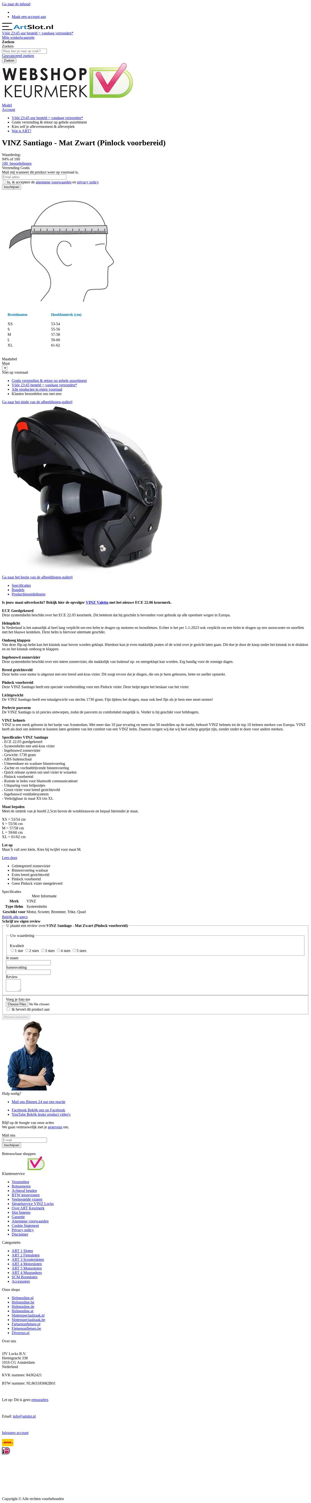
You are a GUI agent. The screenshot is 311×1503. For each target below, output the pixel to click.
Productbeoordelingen (28, 594)
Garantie (18, 1217)
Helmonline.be (23, 1302)
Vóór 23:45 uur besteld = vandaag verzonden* (47, 118)
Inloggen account (15, 1433)
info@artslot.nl (24, 1416)
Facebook (38, 1110)
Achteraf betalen (24, 1191)
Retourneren (21, 1186)
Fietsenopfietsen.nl (26, 1324)
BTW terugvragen (26, 1195)
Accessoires (21, 1281)
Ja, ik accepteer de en (53, 182)
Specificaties (21, 585)
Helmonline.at (22, 1311)
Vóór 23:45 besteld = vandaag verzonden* (44, 385)
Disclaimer (20, 1234)
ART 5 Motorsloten (27, 1268)
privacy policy (88, 182)
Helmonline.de (23, 1307)
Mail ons (38, 1102)
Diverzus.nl (20, 1333)
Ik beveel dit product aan (31, 1009)
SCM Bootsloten (24, 1277)
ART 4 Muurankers (27, 1273)
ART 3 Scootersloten (28, 1259)
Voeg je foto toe (18, 999)
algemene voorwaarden (53, 182)
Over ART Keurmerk (28, 1208)
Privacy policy (23, 1230)
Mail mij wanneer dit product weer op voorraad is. (40, 172)
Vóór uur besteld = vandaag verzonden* (37, 33)
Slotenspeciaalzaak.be (28, 1320)
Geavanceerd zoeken (18, 56)
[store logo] (34, 29)
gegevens (55, 1127)
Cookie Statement (25, 1225)
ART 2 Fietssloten (26, 1255)
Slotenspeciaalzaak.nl (28, 1315)
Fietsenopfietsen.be (26, 1328)
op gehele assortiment (49, 381)
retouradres (39, 1400)
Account (8, 109)
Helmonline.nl (23, 1298)
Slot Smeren (21, 1212)
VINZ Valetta (97, 602)
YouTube (41, 1114)
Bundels (18, 590)
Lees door (9, 858)
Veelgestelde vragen (27, 1199)
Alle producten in (37, 389)
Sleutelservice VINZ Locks (33, 1204)
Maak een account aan (29, 17)
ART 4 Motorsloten (27, 1264)
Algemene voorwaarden (30, 1221)
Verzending (20, 1182)
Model (7, 105)
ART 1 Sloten (22, 1251)
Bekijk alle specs (15, 917)
